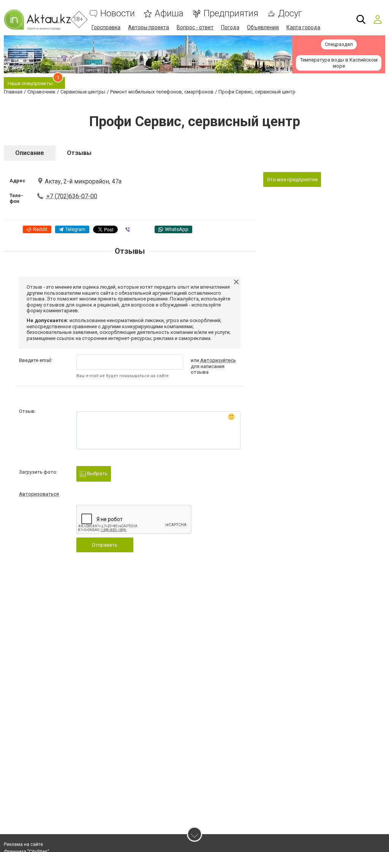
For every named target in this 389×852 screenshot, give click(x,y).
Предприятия (230, 13)
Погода (230, 27)
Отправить (104, 545)
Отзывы (79, 152)
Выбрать (97, 473)
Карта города (303, 27)
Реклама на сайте (23, 844)
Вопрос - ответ (195, 27)
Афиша (169, 13)
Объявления (263, 27)
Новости (117, 13)
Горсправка (106, 27)
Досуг (290, 13)
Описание (29, 152)
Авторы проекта (148, 27)
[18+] (37, 19)
